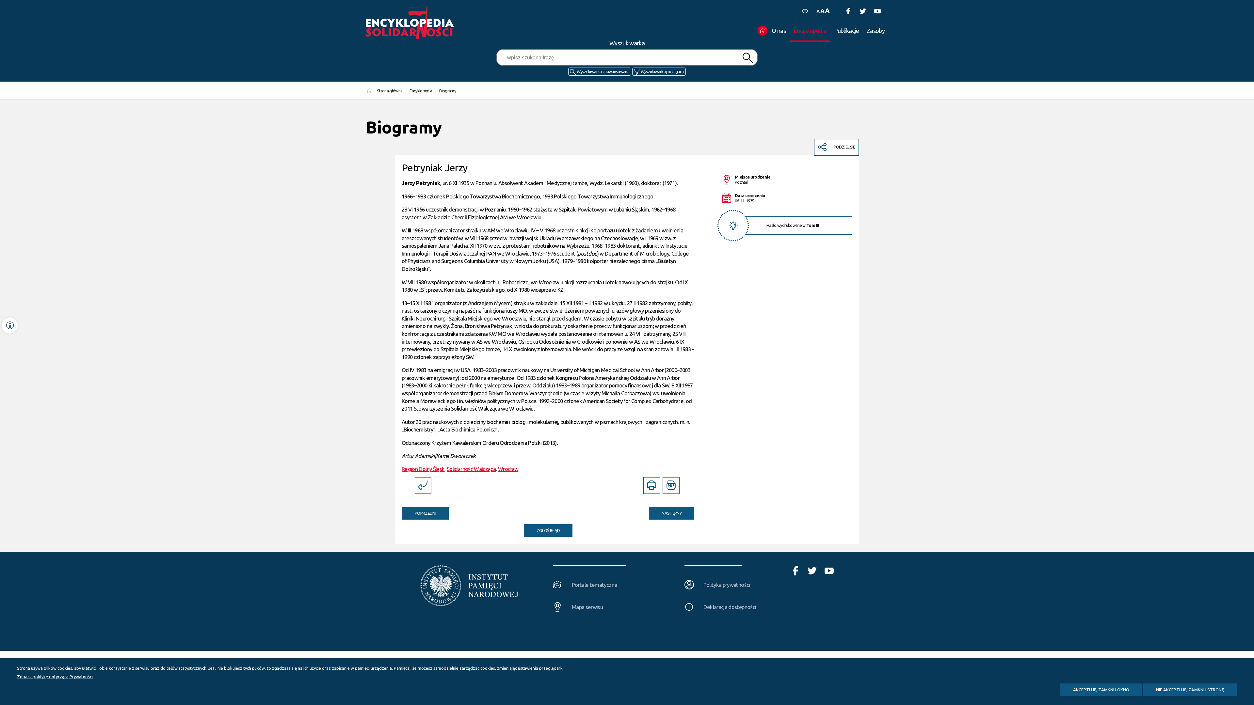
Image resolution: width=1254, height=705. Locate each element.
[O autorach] (10, 325)
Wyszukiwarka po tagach (662, 71)
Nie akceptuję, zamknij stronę (1190, 689)
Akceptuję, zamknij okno (1101, 689)
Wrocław (508, 469)
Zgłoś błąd (548, 530)
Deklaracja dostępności (729, 607)
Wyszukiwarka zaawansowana (603, 71)
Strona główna (390, 90)
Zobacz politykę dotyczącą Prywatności (55, 676)
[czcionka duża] (827, 10)
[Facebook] (848, 11)
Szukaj (747, 58)
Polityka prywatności (726, 585)
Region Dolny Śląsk (423, 469)
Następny (665, 511)
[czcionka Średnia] (822, 11)
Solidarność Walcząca (471, 469)
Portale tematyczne (594, 585)
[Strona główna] (411, 23)
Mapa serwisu (587, 607)
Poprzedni (419, 511)
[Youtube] (877, 11)
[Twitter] (863, 11)
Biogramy (447, 90)
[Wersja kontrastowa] (805, 11)
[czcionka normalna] (817, 11)
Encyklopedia (421, 90)
